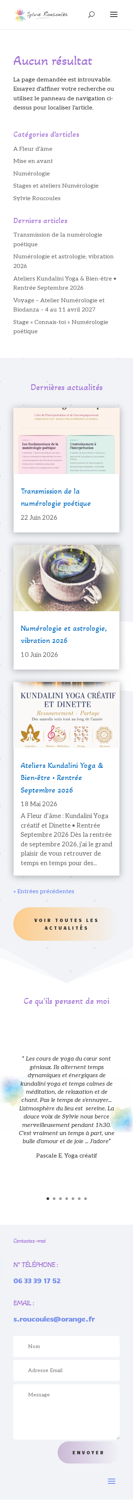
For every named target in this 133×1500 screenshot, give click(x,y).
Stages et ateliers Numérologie (56, 185)
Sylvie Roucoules (37, 198)
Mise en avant (33, 161)
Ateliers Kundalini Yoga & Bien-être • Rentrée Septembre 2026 (62, 778)
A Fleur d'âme (32, 149)
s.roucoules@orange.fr (54, 1318)
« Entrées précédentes (43, 891)
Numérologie (31, 173)
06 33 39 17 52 (36, 1280)
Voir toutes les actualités (66, 923)
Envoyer (88, 1452)
